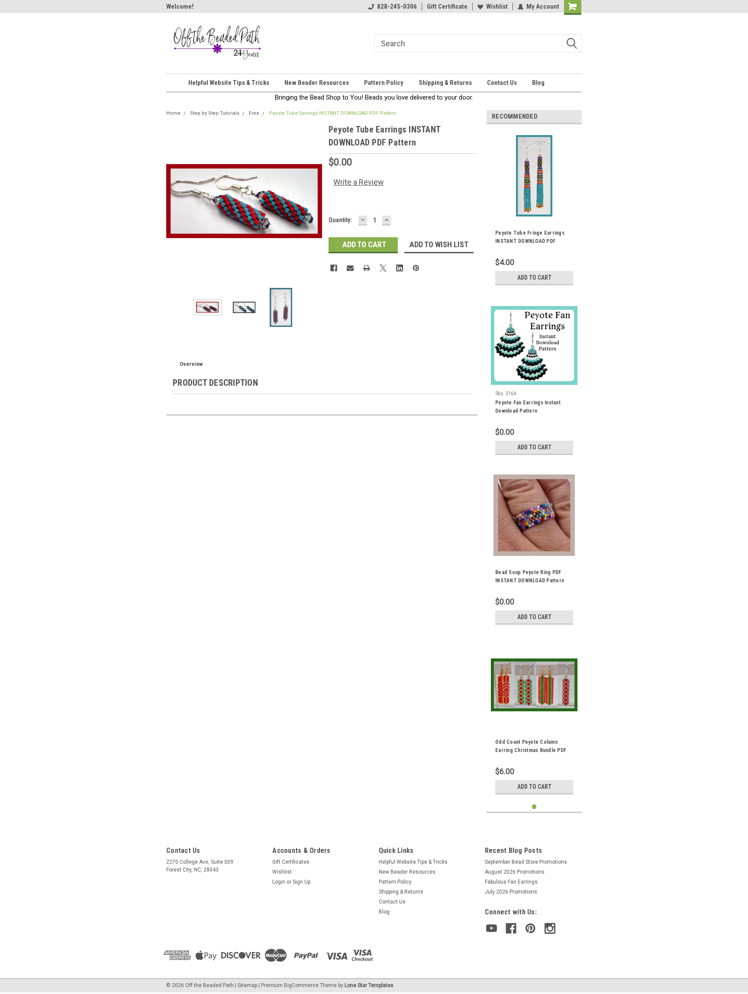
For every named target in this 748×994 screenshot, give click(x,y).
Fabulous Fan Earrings (511, 882)
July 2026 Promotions (511, 892)
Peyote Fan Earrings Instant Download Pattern (528, 407)
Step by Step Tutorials (214, 113)
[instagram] (550, 928)
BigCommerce (301, 985)
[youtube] (491, 928)
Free (254, 113)
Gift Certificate (447, 6)
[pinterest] (530, 928)
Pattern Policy (383, 83)
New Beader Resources (316, 83)
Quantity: (340, 219)
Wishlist (497, 6)
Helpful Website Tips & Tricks (228, 83)
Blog (538, 83)
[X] (383, 268)
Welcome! (179, 6)
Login (278, 882)
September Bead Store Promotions (526, 862)
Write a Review (358, 182)
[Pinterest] (416, 268)
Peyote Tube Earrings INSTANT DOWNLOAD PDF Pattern (333, 113)
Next (313, 201)
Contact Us (502, 83)
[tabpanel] (534, 210)
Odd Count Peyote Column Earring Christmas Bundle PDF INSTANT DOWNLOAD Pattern (530, 747)
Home (173, 113)
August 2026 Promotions (515, 872)
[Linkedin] (399, 268)
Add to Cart (534, 277)
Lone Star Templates (369, 985)
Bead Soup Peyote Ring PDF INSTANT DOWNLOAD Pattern (529, 576)
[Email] (350, 268)
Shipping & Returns (445, 83)
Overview (191, 364)
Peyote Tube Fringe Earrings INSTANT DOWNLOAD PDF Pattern (529, 238)
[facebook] (511, 928)
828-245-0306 (397, 6)
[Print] (366, 268)
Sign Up (301, 882)
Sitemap (247, 985)
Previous (175, 201)
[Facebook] (333, 268)
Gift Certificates (291, 862)
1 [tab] (534, 806)
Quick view (534, 719)
